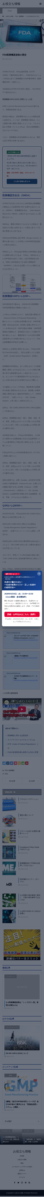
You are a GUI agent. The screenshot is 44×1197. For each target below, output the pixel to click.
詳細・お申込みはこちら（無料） (22, 614)
